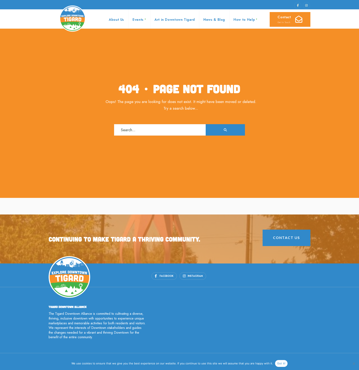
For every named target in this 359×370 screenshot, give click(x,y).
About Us (116, 19)
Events (138, 19)
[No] (354, 363)
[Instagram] (306, 5)
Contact (285, 19)
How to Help (244, 19)
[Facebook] (297, 5)
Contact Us (286, 237)
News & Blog (214, 19)
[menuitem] (139, 18)
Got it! (281, 363)
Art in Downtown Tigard (175, 19)
